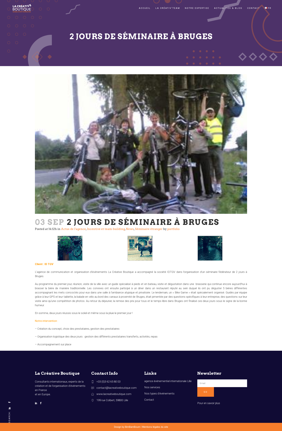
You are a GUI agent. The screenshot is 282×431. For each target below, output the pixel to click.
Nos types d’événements (159, 393)
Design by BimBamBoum (127, 426)
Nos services (152, 387)
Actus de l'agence (73, 229)
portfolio (173, 229)
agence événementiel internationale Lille (168, 381)
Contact (149, 399)
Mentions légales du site (155, 426)
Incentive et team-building (106, 229)
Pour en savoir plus (208, 403)
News (130, 229)
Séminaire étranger (149, 229)
